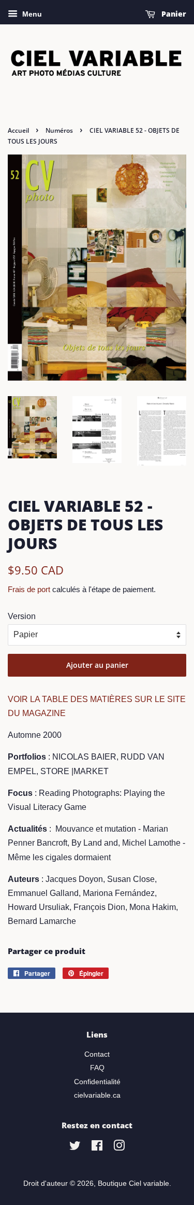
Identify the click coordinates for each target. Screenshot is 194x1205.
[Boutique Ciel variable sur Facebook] (97, 1148)
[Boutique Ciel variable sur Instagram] (119, 1148)
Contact (97, 1054)
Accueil (18, 130)
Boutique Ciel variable (133, 1183)
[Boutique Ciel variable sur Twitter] (75, 1148)
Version (22, 616)
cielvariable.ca (97, 1095)
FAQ (97, 1068)
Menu (31, 14)
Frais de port (29, 589)
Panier (172, 14)
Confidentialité (97, 1082)
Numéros (59, 130)
